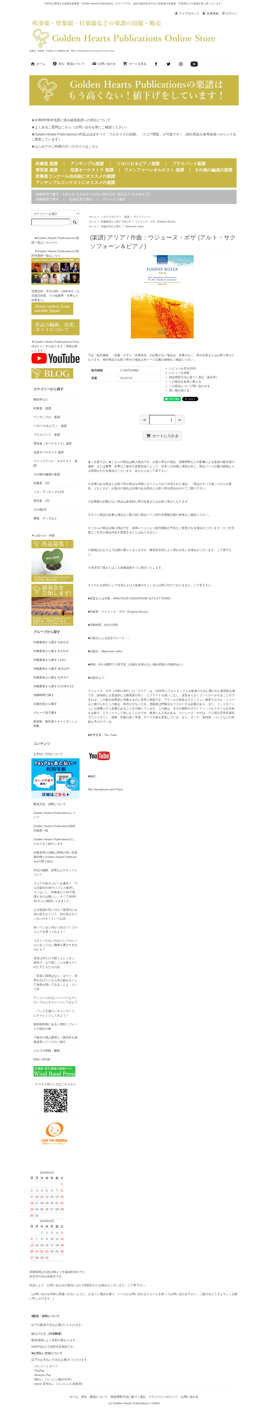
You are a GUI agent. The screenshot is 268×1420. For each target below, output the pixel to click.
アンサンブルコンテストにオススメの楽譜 (75, 182)
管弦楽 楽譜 (47, 170)
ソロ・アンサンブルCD (49, 492)
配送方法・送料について (50, 804)
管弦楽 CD (41, 500)
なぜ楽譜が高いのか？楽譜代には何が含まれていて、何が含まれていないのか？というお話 (55, 914)
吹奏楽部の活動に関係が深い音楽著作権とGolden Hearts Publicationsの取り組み (55, 857)
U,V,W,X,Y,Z (141, 194)
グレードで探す (114, 199)
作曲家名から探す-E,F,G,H (51, 651)
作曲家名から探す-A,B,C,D (116, 221)
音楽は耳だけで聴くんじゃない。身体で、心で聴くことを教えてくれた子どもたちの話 (55, 962)
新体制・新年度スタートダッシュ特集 (55, 724)
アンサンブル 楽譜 (47, 417)
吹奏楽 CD (41, 483)
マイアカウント (189, 13)
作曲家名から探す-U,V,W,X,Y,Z (54, 686)
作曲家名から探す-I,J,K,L (50, 659)
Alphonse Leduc (134, 226)
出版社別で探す (81, 199)
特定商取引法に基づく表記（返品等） (194, 377)
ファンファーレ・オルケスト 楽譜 (55, 463)
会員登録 (213, 13)
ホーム (40, 63)
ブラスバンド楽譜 (189, 163)
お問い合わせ (107, 63)
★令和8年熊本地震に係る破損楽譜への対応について (70, 120)
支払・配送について (71, 63)
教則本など (41, 399)
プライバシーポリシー (163, 1396)
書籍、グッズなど (45, 518)
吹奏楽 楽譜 (42, 408)
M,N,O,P (109, 194)
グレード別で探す (45, 712)
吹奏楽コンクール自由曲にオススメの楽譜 (75, 176)
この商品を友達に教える (185, 381)
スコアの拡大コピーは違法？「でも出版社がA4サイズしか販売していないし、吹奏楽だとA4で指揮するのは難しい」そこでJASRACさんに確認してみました (55, 892)
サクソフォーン (142, 216)
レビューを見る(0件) (182, 368)
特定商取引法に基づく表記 (128, 1396)
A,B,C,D (68, 194)
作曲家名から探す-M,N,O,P (51, 668)
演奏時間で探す (47, 199)
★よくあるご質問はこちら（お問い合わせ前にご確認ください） (80, 127)
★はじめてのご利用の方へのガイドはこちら (64, 146)
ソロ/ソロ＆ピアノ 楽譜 (115, 216)
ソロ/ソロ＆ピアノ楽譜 (138, 163)
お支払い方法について (48, 754)
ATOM (46, 1059)
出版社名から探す (111, 226)
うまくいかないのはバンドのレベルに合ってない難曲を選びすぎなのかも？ (55, 945)
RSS (36, 1059)
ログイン (232, 13)
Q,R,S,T (124, 194)
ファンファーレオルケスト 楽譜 (154, 170)
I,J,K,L (95, 194)
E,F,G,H (83, 194)
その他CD (40, 509)
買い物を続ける (179, 390)
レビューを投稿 (179, 372)
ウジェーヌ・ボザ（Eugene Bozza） (156, 221)
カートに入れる (165, 435)
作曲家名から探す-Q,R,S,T (51, 677)
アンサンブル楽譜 (87, 163)
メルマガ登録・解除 (47, 1050)
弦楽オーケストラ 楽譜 (91, 170)
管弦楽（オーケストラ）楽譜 (53, 443)
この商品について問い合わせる (189, 386)
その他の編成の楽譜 (213, 170)
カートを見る (137, 63)
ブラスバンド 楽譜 (47, 434)
